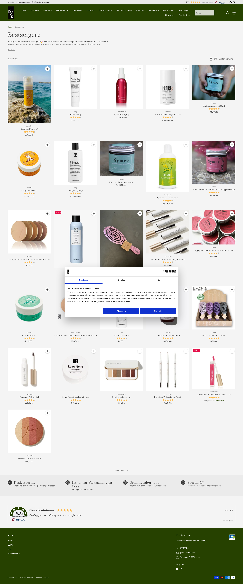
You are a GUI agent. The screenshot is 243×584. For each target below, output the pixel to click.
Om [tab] (159, 280)
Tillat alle (158, 311)
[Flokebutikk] (11, 12)
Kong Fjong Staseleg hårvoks (75, 396)
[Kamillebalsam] (29, 307)
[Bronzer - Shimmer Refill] (29, 431)
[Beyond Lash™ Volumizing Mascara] (167, 231)
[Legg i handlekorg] (47, 68)
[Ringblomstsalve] (29, 163)
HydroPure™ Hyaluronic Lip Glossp (214, 394)
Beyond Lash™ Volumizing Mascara (168, 259)
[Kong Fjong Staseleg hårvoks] (75, 369)
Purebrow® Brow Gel (29, 396)
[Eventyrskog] (75, 87)
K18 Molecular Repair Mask (168, 114)
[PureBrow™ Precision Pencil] (167, 369)
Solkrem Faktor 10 (29, 128)
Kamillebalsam (29, 335)
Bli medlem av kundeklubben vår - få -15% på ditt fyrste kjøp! (28, 2)
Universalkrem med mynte (121, 182)
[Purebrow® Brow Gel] (29, 369)
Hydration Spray (121, 114)
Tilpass (120, 311)
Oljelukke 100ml (121, 335)
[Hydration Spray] (121, 87)
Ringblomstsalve (29, 190)
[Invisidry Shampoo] (75, 239)
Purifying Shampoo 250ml (168, 335)
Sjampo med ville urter (167, 197)
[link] (121, 514)
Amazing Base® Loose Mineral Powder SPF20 (75, 335)
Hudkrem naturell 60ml (214, 105)
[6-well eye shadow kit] (121, 369)
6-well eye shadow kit (121, 396)
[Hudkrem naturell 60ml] (213, 82)
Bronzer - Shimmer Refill (29, 458)
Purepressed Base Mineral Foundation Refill (29, 259)
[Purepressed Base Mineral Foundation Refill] (29, 231)
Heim (10, 27)
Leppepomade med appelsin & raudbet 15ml (214, 250)
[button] (205, 2)
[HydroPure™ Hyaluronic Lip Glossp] (213, 368)
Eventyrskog (75, 114)
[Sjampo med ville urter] (167, 166)
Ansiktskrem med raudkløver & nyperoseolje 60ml (214, 191)
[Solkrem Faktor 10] (29, 94)
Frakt (10, 549)
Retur (10, 540)
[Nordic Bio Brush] (121, 239)
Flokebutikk (28, 578)
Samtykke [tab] (83, 280)
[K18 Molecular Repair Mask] (167, 87)
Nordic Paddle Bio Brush (214, 335)
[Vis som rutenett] (210, 58)
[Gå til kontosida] (227, 12)
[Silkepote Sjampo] (75, 163)
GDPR (10, 545)
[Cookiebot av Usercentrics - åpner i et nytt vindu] (165, 272)
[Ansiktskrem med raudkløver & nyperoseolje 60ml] (213, 162)
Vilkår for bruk (14, 553)
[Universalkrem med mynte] (121, 158)
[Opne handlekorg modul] (234, 12)
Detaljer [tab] (121, 280)
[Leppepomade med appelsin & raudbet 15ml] (213, 227)
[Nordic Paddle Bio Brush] (213, 307)
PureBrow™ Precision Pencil (167, 396)
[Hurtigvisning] (47, 74)
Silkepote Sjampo (75, 190)
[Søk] (217, 12)
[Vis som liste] (215, 58)
